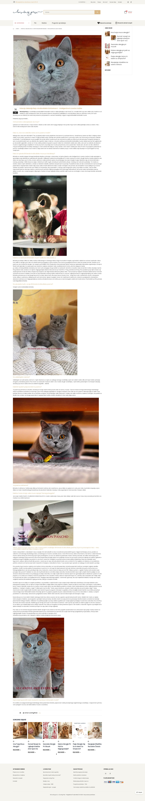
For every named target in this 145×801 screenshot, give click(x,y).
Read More (16, 750)
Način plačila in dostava (79, 775)
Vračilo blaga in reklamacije (81, 778)
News (17, 28)
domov (13, 29)
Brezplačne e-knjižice (19, 775)
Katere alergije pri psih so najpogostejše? (120, 51)
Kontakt (120, 2)
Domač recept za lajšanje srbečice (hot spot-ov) (123, 38)
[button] (56, 754)
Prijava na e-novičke (18, 772)
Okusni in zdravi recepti (125, 23)
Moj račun (93, 2)
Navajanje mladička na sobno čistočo (119, 63)
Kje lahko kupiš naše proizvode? (52, 775)
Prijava (99, 2)
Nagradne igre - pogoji (49, 787)
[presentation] (15, 732)
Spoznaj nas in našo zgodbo (51, 772)
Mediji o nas (46, 781)
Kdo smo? (105, 2)
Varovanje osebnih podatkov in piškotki (84, 787)
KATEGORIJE (20, 23)
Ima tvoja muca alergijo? (120, 32)
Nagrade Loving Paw (48, 778)
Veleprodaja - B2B (48, 784)
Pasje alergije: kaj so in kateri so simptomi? (119, 57)
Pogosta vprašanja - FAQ (80, 784)
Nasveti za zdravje (105, 23)
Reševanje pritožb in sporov (80, 781)
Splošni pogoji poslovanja (80, 772)
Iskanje (97, 12)
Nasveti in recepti (17, 778)
